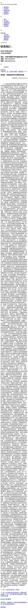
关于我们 (6, 8)
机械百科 (6, 12)
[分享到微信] (10, 599)
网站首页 (6, 7)
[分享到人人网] (8, 599)
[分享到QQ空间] (3, 599)
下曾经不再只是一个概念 (12, 589)
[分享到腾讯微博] (6, 599)
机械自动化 (7, 10)
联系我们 (6, 13)
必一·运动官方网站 (12, 71)
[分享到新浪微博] (5, 599)
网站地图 (3, 607)
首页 (5, 19)
